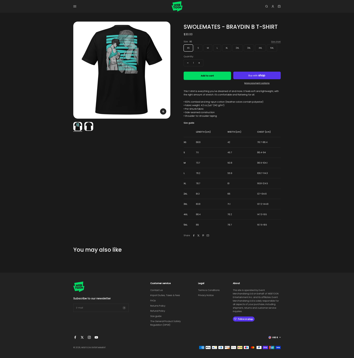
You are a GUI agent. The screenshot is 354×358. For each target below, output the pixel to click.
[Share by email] (207, 235)
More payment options (257, 83)
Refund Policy (157, 311)
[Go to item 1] (77, 127)
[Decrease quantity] (188, 63)
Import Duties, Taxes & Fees (165, 295)
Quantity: (189, 56)
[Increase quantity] (199, 63)
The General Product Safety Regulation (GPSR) (165, 323)
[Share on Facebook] (193, 235)
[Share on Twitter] (198, 235)
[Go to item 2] (88, 127)
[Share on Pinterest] (203, 235)
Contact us (156, 290)
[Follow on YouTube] (96, 337)
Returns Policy (157, 305)
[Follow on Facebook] (75, 337)
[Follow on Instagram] (89, 337)
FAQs (153, 300)
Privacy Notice (206, 295)
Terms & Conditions (209, 290)
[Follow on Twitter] (82, 337)
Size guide (156, 316)
